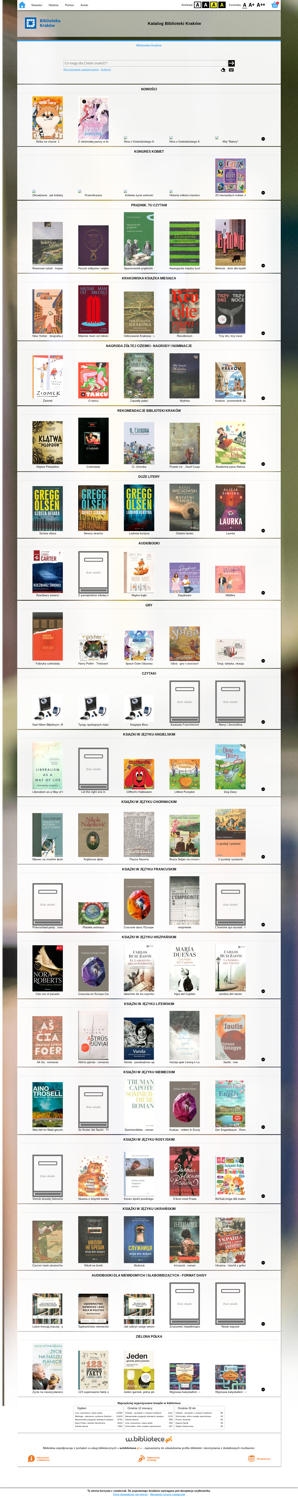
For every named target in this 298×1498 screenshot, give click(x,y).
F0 (245, 4)
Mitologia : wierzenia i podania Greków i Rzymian (97, 1416)
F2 (261, 4)
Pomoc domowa (183, 1419)
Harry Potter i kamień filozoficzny (90, 1423)
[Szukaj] (231, 63)
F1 (252, 4)
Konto (84, 5)
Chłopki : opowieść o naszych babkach (143, 1413)
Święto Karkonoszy (184, 1426)
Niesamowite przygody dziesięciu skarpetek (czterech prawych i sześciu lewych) (112, 1419)
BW (205, 4)
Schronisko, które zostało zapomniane (143, 1426)
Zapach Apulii (182, 1423)
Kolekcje (106, 69)
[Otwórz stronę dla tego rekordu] (48, 118)
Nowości (36, 5)
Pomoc (69, 5)
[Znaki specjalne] (231, 69)
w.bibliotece (130, 1448)
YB (214, 4)
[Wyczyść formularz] (223, 69)
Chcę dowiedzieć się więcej (130, 1494)
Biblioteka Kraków (149, 45)
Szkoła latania (81, 1426)
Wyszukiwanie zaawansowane (81, 69)
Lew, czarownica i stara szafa (88, 1413)
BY (222, 4)
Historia (53, 5)
